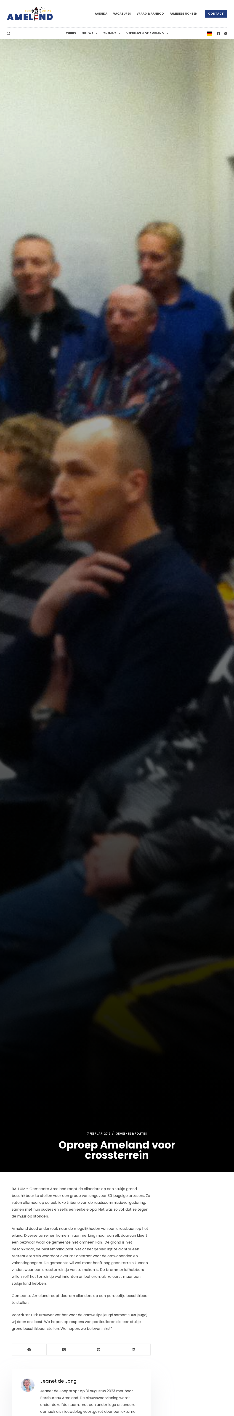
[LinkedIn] (133, 1349)
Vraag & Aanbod (150, 14)
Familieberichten (183, 14)
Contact (216, 14)
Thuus (71, 33)
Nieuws (87, 33)
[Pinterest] (98, 1349)
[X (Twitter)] (225, 33)
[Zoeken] (8, 33)
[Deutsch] (209, 33)
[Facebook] (218, 33)
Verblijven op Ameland (145, 33)
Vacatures (122, 14)
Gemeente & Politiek (131, 1133)
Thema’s (110, 33)
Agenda (101, 14)
